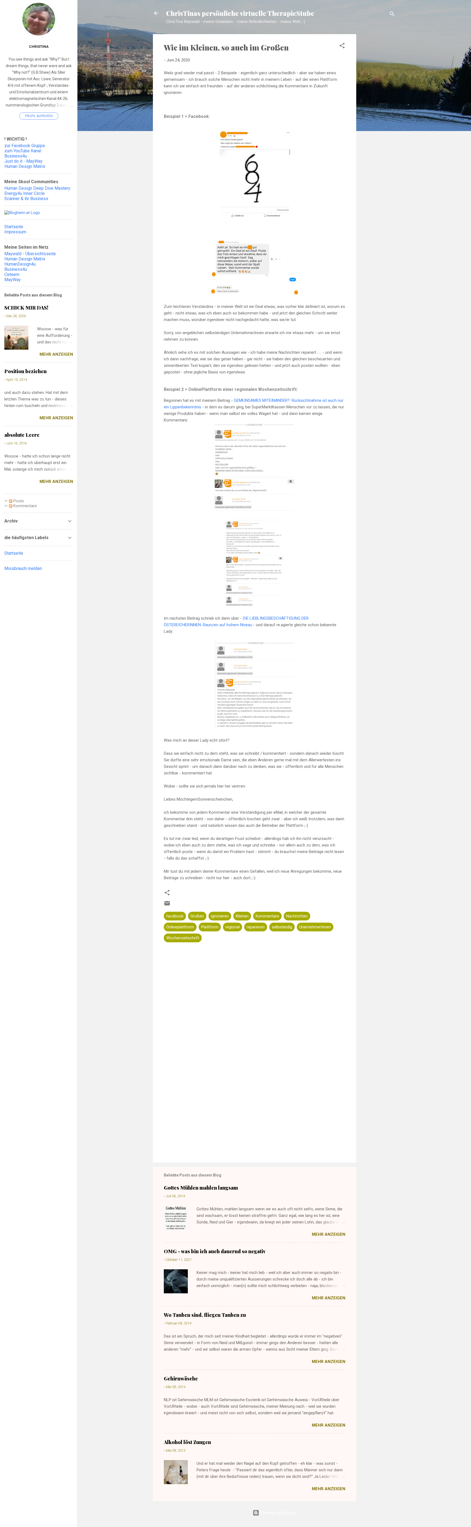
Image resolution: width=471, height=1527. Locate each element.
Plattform (209, 927)
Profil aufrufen (39, 116)
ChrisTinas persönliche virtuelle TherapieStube (240, 13)
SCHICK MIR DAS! (26, 307)
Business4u (15, 156)
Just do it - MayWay (23, 161)
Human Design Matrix (24, 166)
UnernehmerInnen (315, 927)
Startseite (13, 226)
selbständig (282, 927)
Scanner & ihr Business (26, 198)
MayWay (12, 279)
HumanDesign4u (20, 264)
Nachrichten (297, 916)
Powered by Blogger (277, 1512)
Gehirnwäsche (181, 1378)
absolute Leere (22, 435)
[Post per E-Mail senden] (167, 905)
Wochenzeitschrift (182, 937)
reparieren (256, 927)
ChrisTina (39, 46)
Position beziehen (25, 371)
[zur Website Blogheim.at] (22, 212)
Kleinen (242, 916)
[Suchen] (392, 15)
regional (232, 927)
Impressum (15, 231)
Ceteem (11, 274)
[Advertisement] (378, 120)
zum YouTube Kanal (22, 150)
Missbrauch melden (23, 568)
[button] (342, 46)
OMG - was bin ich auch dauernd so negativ (214, 1251)
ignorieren (220, 916)
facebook (174, 916)
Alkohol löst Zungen (187, 1442)
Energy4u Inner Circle (24, 193)
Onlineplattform (180, 927)
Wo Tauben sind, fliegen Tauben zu (205, 1315)
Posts (18, 500)
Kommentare (267, 916)
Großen (197, 916)
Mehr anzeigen (328, 1234)
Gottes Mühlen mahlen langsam (201, 1187)
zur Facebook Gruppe (24, 145)
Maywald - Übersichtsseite (30, 253)
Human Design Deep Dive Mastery (37, 188)
